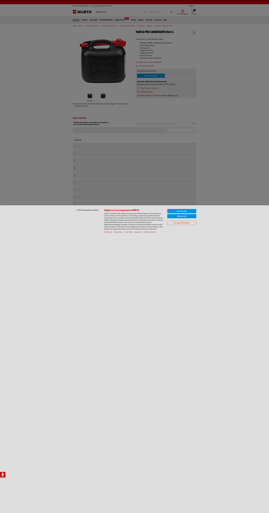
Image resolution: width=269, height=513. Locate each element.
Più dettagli (108, 232)
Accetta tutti (182, 211)
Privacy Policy (118, 232)
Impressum (138, 232)
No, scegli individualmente (182, 223)
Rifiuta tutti (182, 216)
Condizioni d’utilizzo (149, 232)
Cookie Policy (128, 232)
